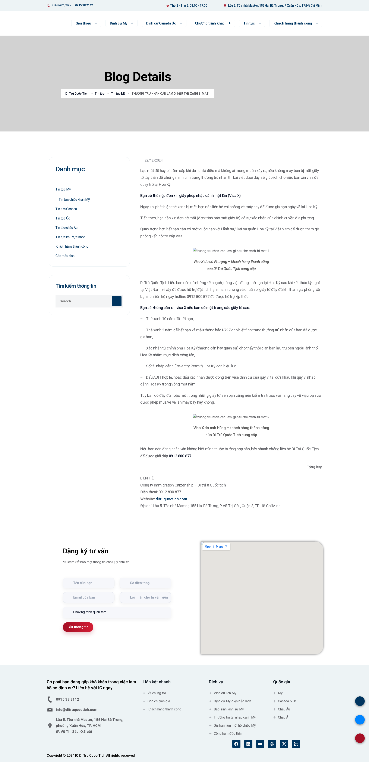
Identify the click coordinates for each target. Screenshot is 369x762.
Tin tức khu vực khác (70, 237)
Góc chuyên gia (159, 701)
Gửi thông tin (78, 627)
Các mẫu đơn (65, 256)
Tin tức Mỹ (63, 189)
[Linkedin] (248, 744)
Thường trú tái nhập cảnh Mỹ (235, 717)
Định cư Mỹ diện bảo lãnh (232, 701)
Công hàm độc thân (228, 734)
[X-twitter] (284, 744)
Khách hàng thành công (72, 246)
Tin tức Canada (66, 209)
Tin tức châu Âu (67, 228)
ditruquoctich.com (171, 499)
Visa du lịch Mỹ (225, 693)
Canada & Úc (287, 701)
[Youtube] (260, 744)
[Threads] (272, 744)
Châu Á (283, 717)
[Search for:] (89, 301)
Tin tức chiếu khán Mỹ (74, 200)
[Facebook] (236, 744)
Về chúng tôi (157, 693)
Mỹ (280, 693)
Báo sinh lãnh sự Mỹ (229, 709)
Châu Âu (284, 709)
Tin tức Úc (63, 218)
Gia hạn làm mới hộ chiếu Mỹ (235, 725)
